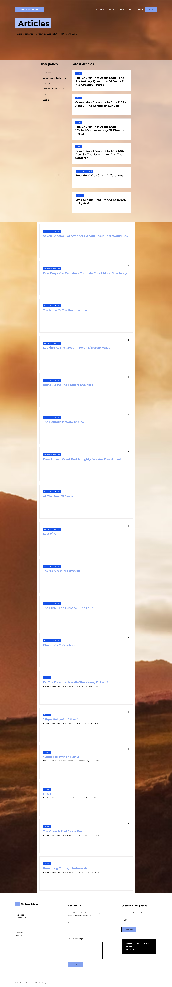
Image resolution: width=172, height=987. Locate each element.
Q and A (79, 195)
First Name (72, 923)
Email (70, 931)
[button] (151, 9)
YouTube (18, 935)
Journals (47, 678)
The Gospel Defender (29, 10)
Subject (89, 931)
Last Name (91, 923)
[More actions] (129, 228)
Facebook (19, 933)
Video (79, 73)
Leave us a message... (76, 938)
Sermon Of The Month (84, 171)
